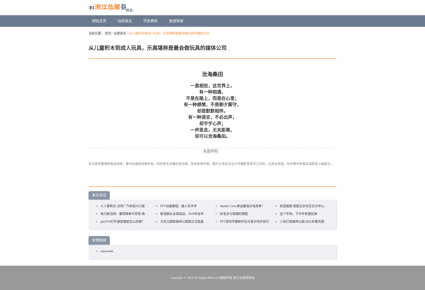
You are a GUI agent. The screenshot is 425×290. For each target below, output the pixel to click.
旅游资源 (176, 21)
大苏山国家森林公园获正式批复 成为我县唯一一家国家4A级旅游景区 (207, 221)
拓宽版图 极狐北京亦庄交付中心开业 (305, 206)
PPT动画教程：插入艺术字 (178, 206)
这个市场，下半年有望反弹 (298, 213)
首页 (108, 33)
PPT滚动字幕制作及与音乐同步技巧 (244, 221)
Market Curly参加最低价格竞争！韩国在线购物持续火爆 (258, 206)
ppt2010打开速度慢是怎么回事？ (122, 221)
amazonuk (106, 251)
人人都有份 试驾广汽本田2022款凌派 (125, 206)
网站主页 (99, 21)
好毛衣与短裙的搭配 (234, 213)
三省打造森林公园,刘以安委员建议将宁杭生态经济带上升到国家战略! (327, 221)
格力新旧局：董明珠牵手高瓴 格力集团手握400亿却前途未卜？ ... (145, 213)
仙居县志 (125, 21)
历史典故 (150, 21)
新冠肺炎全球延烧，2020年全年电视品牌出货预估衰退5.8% (200, 213)
